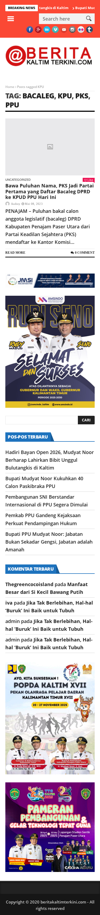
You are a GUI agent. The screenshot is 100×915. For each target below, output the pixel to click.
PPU (12, 105)
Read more (15, 253)
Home (9, 86)
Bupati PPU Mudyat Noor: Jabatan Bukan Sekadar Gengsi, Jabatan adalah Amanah (49, 542)
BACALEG (38, 96)
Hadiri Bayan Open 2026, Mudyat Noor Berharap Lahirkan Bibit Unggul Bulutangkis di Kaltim (49, 460)
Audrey (15, 203)
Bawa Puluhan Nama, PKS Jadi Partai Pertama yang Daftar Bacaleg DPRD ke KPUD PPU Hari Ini (49, 191)
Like (90, 180)
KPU (65, 96)
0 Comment (85, 253)
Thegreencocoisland (29, 584)
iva (9, 602)
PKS (81, 96)
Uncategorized (18, 179)
